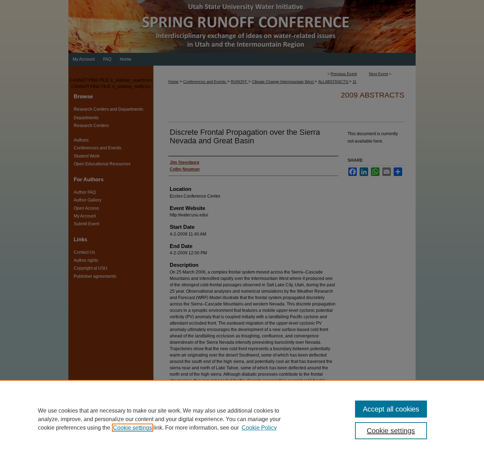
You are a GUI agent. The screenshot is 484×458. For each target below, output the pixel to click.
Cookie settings (132, 428)
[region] (242, 419)
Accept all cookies (391, 409)
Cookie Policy (259, 428)
